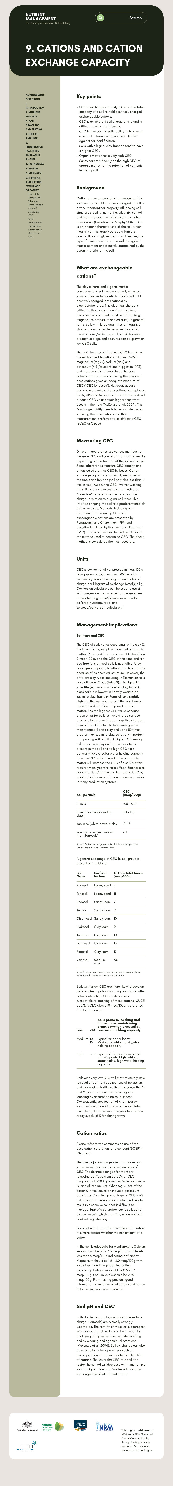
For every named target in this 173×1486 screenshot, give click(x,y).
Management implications (35, 224)
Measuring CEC (33, 213)
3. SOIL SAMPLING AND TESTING (34, 125)
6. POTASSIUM (35, 163)
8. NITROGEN (33, 173)
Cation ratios (35, 229)
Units (30, 219)
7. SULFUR (32, 168)
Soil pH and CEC (34, 235)
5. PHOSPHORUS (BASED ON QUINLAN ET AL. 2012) (34, 151)
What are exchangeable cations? (35, 205)
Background (34, 197)
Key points (33, 194)
